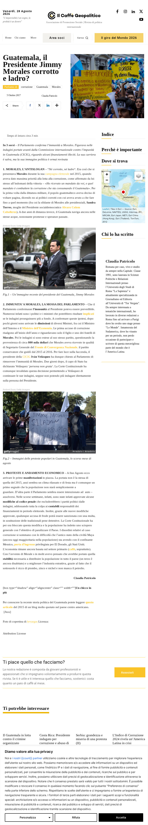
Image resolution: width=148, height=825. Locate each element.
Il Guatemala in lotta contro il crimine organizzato (17, 739)
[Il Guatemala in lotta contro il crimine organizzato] (19, 724)
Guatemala (42, 86)
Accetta (121, 817)
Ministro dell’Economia (37, 328)
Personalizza (28, 817)
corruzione (27, 86)
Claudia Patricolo (49, 96)
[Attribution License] (49, 625)
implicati (88, 313)
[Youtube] (141, 19)
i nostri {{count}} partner (27, 758)
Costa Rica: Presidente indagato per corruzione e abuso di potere (55, 741)
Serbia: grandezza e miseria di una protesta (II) (91, 739)
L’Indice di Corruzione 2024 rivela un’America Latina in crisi (129, 739)
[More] (57, 105)
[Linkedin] (133, 12)
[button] (82, 38)
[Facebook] (117, 12)
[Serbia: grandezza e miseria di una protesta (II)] (92, 724)
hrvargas (32, 621)
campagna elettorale (57, 173)
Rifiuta (76, 817)
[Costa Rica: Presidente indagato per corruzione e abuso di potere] (56, 724)
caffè (72, 549)
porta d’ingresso (24, 544)
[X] (141, 12)
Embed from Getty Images (16, 226)
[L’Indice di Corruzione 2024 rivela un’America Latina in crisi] (129, 724)
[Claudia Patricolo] (38, 96)
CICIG (27, 356)
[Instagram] (125, 12)
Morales (56, 86)
